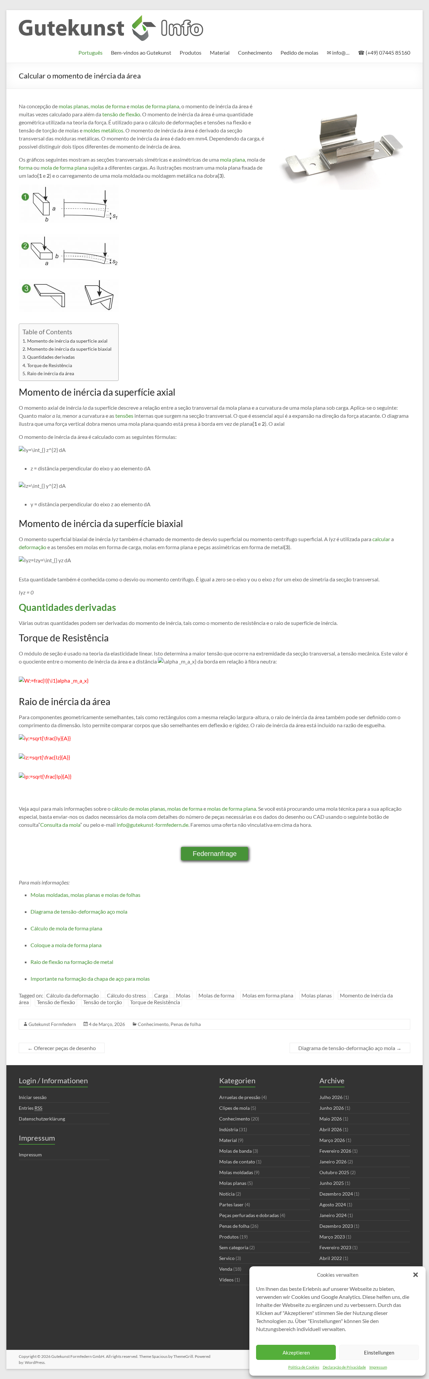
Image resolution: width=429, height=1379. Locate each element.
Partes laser (231, 1204)
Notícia (227, 1194)
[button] (415, 1274)
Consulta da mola (60, 824)
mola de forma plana (64, 167)
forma (26, 167)
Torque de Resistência (49, 365)
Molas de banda (235, 1151)
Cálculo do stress (126, 995)
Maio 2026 (330, 1119)
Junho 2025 (331, 1183)
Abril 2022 (330, 1258)
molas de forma (108, 106)
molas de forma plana (154, 106)
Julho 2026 (331, 1097)
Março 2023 (332, 1237)
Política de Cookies (303, 1367)
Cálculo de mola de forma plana (66, 928)
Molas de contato (237, 1161)
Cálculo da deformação (72, 995)
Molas (183, 995)
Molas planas (316, 995)
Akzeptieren (296, 1352)
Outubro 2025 (334, 1172)
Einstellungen (379, 1352)
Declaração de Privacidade (344, 1367)
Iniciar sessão (33, 1097)
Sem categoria (233, 1247)
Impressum (378, 1367)
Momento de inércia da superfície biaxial (69, 349)
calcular (381, 539)
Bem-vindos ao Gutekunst (141, 52)
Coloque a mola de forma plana (66, 945)
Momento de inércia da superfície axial (67, 341)
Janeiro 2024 (333, 1215)
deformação (32, 547)
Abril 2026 (330, 1129)
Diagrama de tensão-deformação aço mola (78, 911)
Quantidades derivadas (51, 357)
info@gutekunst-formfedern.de (152, 824)
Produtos (190, 52)
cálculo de (123, 808)
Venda (225, 1269)
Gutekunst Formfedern (52, 1024)
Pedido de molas (299, 52)
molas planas (73, 106)
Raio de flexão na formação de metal (71, 962)
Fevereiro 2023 (335, 1247)
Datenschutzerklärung (42, 1119)
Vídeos (226, 1279)
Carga (161, 995)
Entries (30, 1108)
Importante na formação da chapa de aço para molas (90, 978)
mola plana (232, 159)
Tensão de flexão (56, 1002)
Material (220, 52)
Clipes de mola (234, 1108)
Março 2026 (332, 1140)
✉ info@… (338, 52)
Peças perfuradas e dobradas (249, 1215)
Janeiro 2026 (333, 1161)
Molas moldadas (236, 1172)
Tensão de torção (102, 1002)
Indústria (228, 1129)
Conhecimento (255, 52)
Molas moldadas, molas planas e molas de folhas (85, 895)
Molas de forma (216, 995)
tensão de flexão (121, 114)
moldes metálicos (103, 130)
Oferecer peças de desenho (61, 1048)
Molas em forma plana (267, 995)
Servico (227, 1258)
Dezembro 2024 (336, 1194)
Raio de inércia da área (50, 373)
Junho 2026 (331, 1108)
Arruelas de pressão (239, 1097)
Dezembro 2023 (336, 1226)
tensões (124, 415)
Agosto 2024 (332, 1204)
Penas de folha (186, 1024)
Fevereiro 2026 (335, 1151)
